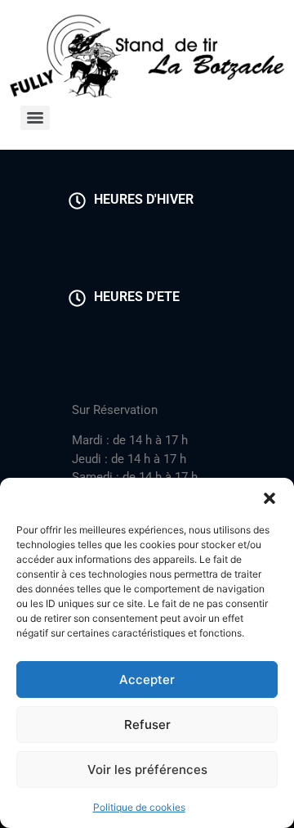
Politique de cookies (139, 807)
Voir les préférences (147, 769)
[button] (269, 498)
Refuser (147, 724)
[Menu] (35, 118)
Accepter (147, 679)
